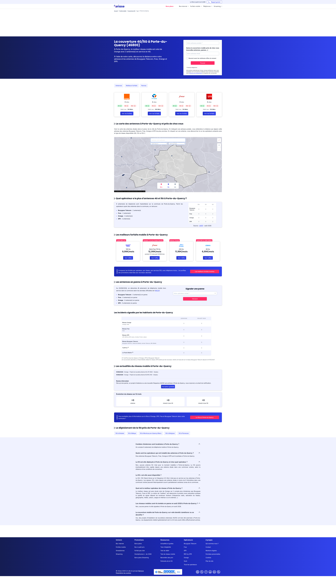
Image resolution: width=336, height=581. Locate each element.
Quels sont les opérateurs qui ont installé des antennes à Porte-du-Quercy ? (165, 453)
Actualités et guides (166, 543)
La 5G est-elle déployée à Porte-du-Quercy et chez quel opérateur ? (162, 462)
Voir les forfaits (127, 113)
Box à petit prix (139, 547)
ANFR (201, 226)
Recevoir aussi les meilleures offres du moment (202, 58)
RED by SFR (188, 554)
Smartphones (120, 550)
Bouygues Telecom (190, 543)
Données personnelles (213, 554)
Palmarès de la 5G (166, 561)
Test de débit (164, 550)
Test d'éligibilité (165, 547)
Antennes (119, 85)
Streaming (119, 554)
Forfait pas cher (139, 550)
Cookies (208, 557)
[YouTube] (210, 571)
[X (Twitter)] (201, 571)
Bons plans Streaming (141, 557)
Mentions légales (211, 550)
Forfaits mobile (121, 547)
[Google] (197, 571)
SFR (185, 550)
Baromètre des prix (166, 557)
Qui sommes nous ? (212, 543)
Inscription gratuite (168, 386)
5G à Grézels (120, 433)
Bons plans (138, 543)
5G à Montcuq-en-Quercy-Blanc (150, 433)
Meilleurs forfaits (131, 85)
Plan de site (209, 561)
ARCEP (157, 290)
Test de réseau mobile (167, 554)
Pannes (143, 85)
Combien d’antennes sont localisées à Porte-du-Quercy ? (157, 444)
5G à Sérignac (170, 433)
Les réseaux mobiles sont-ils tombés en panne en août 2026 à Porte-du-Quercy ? (167, 503)
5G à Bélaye (132, 433)
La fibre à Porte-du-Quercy (205, 417)
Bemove (141, 571)
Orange (186, 557)
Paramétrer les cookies (123, 573)
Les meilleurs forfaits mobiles (204, 271)
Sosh (185, 561)
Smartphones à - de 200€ (143, 554)
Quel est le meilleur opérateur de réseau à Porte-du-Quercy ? (159, 488)
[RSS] (218, 571)
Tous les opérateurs (190, 564)
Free (185, 547)
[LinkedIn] (214, 571)
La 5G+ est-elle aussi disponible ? (148, 475)
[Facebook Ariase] (206, 571)
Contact (208, 547)
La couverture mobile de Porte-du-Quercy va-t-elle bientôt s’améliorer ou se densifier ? (165, 513)
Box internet (120, 543)
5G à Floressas (184, 433)
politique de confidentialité (195, 73)
